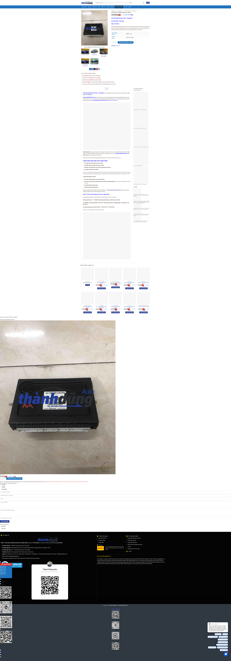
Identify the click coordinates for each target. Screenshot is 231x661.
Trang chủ (113, 11)
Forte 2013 (94, 54)
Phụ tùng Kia (119, 11)
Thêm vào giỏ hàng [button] (101, 288)
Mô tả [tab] (107, 89)
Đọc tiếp (87, 284)
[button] (143, 2)
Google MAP (101, 542)
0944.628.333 (3, 566)
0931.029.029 (3, 567)
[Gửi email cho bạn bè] (94, 69)
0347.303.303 (3, 574)
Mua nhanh (3, 527)
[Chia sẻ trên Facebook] (90, 69)
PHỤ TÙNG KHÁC (118, 6)
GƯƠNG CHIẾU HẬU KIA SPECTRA (115, 307)
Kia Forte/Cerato (94, 64)
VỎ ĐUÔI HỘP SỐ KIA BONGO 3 (143, 307)
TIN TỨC (125, 6)
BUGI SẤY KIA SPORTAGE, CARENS (129, 283)
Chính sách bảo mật (132, 540)
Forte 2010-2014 (85, 54)
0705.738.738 (3, 569)
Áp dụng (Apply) (4, 521)
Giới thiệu (84, 6)
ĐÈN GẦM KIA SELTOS (87, 282)
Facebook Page (101, 540)
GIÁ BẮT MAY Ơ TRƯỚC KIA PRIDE (143, 283)
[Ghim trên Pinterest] (97, 69)
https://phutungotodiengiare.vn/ (12, 556)
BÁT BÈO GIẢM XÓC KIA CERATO (101, 283)
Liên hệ (129, 546)
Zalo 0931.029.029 (102, 538)
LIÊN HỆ (130, 6)
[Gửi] (131, 3)
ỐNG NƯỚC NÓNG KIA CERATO (87, 307)
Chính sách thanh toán (132, 542)
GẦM (99, 6)
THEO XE (89, 6)
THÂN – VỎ (103, 6)
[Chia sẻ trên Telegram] (99, 69)
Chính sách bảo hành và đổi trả (134, 538)
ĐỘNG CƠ (94, 6)
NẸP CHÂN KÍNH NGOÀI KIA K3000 (129, 307)
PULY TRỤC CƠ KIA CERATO (115, 282)
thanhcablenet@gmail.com (105, 556)
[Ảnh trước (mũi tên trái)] (1, 659)
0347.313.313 (3, 570)
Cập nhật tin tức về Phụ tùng (134, 548)
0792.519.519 (3, 572)
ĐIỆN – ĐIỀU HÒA (110, 6)
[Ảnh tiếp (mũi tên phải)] (5, 659)
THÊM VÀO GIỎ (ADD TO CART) (125, 42)
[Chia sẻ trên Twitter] (92, 69)
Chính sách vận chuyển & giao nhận (135, 544)
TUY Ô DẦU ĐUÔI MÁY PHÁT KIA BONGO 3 (101, 307)
